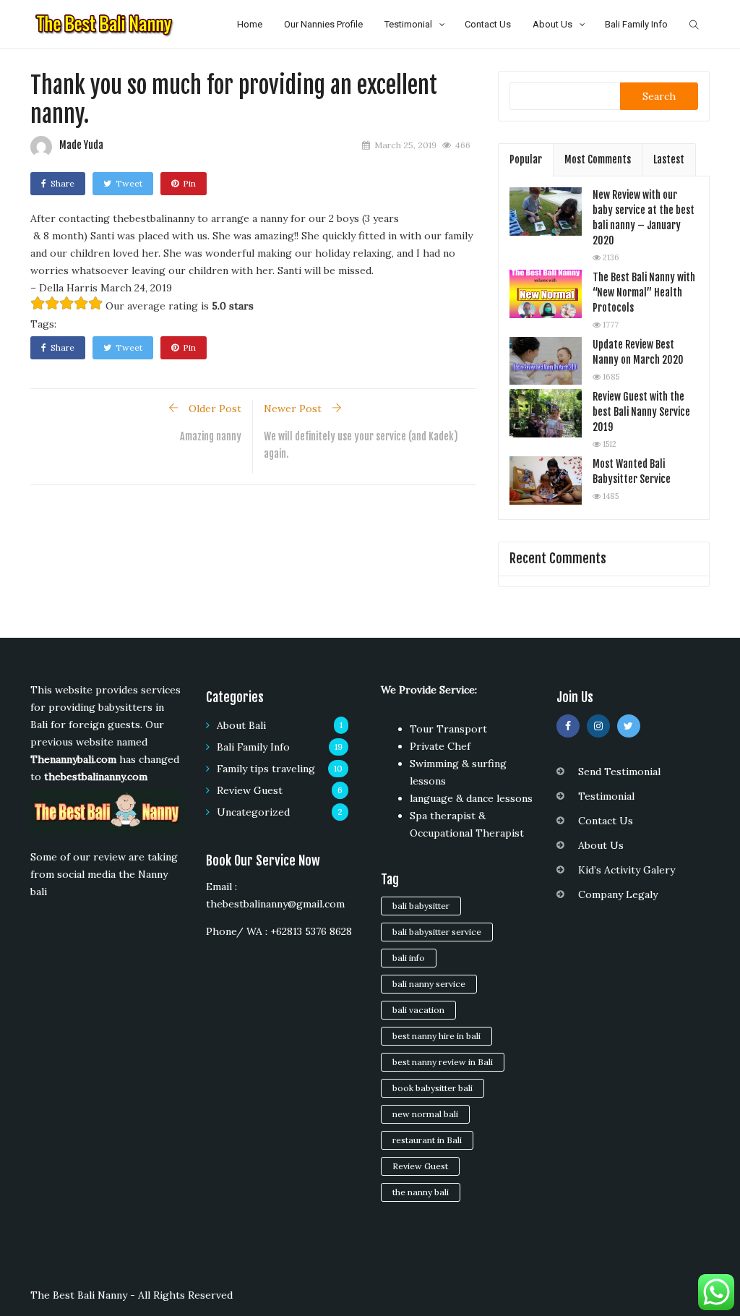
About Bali (241, 725)
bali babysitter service (436, 931)
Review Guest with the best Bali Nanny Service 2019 (641, 411)
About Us (552, 24)
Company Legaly (618, 894)
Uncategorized (253, 812)
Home (249, 24)
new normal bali (425, 1113)
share (62, 183)
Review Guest (250, 790)
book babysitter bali (432, 1087)
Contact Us (488, 24)
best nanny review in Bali (442, 1061)
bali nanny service (428, 983)
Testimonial (408, 24)
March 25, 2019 (405, 145)
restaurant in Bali (427, 1140)
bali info (408, 957)
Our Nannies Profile (323, 24)
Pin (189, 183)
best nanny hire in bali (436, 1035)
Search (659, 96)
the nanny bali (420, 1192)
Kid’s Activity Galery (626, 869)
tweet (129, 183)
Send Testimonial (619, 771)
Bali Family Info (636, 24)
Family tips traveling (266, 768)
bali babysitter (420, 905)
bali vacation (418, 1009)
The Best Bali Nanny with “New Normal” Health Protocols (644, 292)
